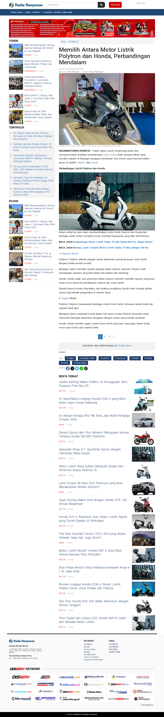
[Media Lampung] (94, 677)
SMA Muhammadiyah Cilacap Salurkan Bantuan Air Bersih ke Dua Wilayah (39, 48)
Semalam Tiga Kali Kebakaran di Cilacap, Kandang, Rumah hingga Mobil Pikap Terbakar (32, 180)
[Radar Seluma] (94, 699)
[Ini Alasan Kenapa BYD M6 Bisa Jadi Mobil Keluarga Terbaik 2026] (143, 420)
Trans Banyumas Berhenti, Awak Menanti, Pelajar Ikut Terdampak (38, 64)
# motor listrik (80, 363)
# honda (64, 363)
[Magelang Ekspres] (143, 684)
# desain (135, 358)
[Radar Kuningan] (21, 691)
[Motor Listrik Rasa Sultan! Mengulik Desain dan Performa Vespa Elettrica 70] (143, 471)
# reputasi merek (87, 358)
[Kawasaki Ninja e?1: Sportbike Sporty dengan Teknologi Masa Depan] (143, 454)
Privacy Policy (89, 649)
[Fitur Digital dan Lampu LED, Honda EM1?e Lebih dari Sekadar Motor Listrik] (143, 622)
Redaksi (87, 652)
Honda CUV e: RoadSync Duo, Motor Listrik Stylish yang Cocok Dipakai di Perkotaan (93, 519)
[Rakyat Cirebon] (143, 677)
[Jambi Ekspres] (45, 684)
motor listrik (110, 155)
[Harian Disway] (45, 677)
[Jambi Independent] (21, 684)
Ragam (65, 298)
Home (63, 41)
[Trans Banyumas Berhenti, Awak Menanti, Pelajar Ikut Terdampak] (16, 67)
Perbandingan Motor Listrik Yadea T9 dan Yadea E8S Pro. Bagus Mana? (113, 242)
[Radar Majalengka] (45, 691)
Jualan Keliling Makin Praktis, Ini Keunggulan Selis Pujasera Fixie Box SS (93, 384)
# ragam (70, 358)
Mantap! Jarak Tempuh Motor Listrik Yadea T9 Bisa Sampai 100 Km (110, 247)
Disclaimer (88, 644)
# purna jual (120, 358)
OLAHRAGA (48, 12)
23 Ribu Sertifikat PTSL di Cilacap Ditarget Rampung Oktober (37, 256)
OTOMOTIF (36, 12)
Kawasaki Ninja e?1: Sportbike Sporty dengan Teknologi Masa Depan (90, 451)
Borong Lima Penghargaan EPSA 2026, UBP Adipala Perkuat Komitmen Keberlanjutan (31, 169)
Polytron (81, 162)
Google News (124, 345)
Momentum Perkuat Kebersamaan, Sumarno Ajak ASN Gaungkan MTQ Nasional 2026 (30, 191)
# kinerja (148, 358)
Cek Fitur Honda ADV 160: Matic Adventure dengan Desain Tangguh (93, 603)
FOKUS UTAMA (16, 12)
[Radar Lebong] (70, 699)
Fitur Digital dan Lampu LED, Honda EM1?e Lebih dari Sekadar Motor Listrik (92, 620)
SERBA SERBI (67, 12)
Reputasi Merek (70, 253)
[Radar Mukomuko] (21, 699)
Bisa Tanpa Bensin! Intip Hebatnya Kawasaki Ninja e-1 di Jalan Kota (94, 569)
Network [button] (115, 5)
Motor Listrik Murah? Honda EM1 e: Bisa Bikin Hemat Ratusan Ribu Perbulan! (90, 553)
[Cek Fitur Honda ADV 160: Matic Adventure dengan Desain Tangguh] (143, 606)
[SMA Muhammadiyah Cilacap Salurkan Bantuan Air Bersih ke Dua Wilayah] (16, 51)
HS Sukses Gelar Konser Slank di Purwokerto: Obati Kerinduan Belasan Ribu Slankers (31, 136)
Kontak (87, 647)
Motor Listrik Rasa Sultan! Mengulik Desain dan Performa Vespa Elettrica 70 (91, 468)
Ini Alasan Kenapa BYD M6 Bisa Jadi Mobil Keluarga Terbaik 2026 (94, 418)
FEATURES (57, 12)
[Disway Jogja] (70, 691)
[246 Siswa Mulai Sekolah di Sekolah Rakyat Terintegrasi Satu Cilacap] (16, 275)
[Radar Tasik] (70, 677)
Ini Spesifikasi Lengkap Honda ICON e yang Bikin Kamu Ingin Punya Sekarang (92, 401)
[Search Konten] (101, 4)
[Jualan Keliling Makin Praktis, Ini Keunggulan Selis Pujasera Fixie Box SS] (143, 386)
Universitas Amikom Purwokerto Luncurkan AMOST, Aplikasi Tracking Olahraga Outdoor (37, 81)
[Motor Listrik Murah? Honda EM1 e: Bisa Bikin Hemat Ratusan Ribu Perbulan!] (143, 555)
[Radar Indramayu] (118, 677)
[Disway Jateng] (118, 684)
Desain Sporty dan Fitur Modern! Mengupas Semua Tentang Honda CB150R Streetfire (94, 434)
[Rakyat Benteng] (118, 699)
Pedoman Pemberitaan (93, 659)
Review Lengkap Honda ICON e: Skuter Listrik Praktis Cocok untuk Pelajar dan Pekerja (90, 586)
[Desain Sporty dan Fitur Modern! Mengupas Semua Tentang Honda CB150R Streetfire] (143, 437)
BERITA (28, 12)
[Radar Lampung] (94, 684)
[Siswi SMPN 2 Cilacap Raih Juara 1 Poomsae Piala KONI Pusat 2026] (16, 101)
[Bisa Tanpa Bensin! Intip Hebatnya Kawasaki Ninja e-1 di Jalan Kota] (143, 572)
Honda (94, 162)
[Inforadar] (70, 684)
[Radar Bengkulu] (45, 699)
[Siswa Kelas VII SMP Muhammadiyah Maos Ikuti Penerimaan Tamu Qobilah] (16, 117)
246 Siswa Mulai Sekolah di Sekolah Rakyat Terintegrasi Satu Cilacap (38, 272)
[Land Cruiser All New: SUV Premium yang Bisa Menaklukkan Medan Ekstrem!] (143, 487)
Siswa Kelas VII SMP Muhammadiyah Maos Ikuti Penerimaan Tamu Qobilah (38, 114)
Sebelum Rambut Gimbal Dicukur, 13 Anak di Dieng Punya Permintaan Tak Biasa (31, 147)
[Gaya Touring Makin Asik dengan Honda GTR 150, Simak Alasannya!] (143, 504)
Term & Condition (91, 657)
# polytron (105, 358)
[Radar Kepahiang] (118, 691)
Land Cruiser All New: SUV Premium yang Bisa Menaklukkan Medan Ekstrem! (90, 485)
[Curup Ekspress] (143, 691)
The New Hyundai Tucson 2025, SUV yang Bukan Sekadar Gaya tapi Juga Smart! (92, 536)
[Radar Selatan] (143, 699)
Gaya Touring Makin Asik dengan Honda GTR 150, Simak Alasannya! (93, 502)
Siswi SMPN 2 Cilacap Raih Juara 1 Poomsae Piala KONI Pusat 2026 (39, 98)
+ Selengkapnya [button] (146, 705)
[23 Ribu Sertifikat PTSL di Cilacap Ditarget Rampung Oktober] (16, 259)
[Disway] (21, 677)
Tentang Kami (90, 654)
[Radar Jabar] (94, 691)
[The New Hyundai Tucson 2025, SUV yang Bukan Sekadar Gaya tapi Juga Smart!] (143, 538)
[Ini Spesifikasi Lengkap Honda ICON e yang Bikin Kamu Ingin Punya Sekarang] (143, 403)
